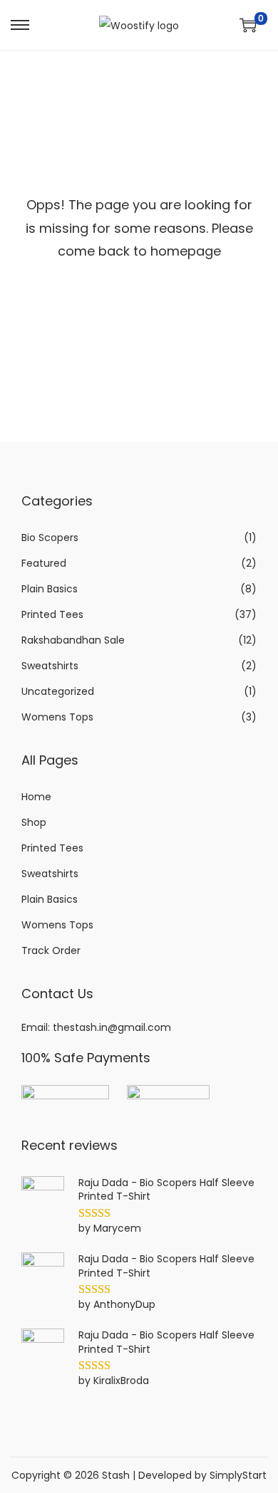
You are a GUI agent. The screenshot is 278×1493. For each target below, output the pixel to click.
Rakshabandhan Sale (73, 640)
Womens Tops (57, 717)
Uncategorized (57, 691)
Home (36, 797)
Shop (33, 822)
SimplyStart (238, 1475)
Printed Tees (52, 614)
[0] (248, 24)
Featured (43, 563)
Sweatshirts (49, 666)
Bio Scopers (49, 537)
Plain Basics (49, 589)
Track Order (51, 950)
